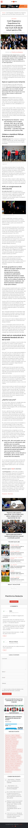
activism (8, 735)
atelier (7, 737)
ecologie (16, 741)
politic (7, 755)
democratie (9, 741)
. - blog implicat (10, 779)
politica (13, 755)
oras (21, 751)
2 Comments (11, 32)
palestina (8, 753)
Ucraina (8, 769)
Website (4, 683)
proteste (8, 757)
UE (12, 769)
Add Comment (19, 555)
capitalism (13, 737)
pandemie (15, 753)
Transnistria (9, 767)
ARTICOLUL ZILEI (13, 557)
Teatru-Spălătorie (15, 765)
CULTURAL (12, 551)
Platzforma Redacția (20, 32)
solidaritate (18, 763)
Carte (19, 737)
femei (14, 747)
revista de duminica (11, 761)
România (11, 493)
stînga (7, 765)
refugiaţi (19, 757)
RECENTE (14, 18)
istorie (14, 749)
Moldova (20, 749)
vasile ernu (8, 771)
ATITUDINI (12, 545)
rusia (7, 763)
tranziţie (16, 767)
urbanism (18, 769)
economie (8, 743)
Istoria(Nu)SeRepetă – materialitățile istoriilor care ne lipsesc (14, 808)
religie (7, 759)
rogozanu (5, 493)
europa (8, 745)
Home (3, 12)
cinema (14, 739)
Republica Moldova (15, 759)
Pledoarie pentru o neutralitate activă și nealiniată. (14, 781)
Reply (4, 635)
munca (8, 751)
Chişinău (8, 739)
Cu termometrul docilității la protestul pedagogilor (12, 787)
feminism (8, 749)
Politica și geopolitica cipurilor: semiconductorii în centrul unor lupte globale (14, 796)
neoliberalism (15, 751)
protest (18, 755)
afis (13, 735)
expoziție (8, 747)
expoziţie (14, 745)
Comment (4, 658)
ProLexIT (20, 824)
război (12, 763)
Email (3, 677)
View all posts (14, 601)
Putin (14, 757)
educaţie (15, 743)
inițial (12, 468)
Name (4, 671)
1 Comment (18, 548)
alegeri (18, 735)
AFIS (11, 564)
